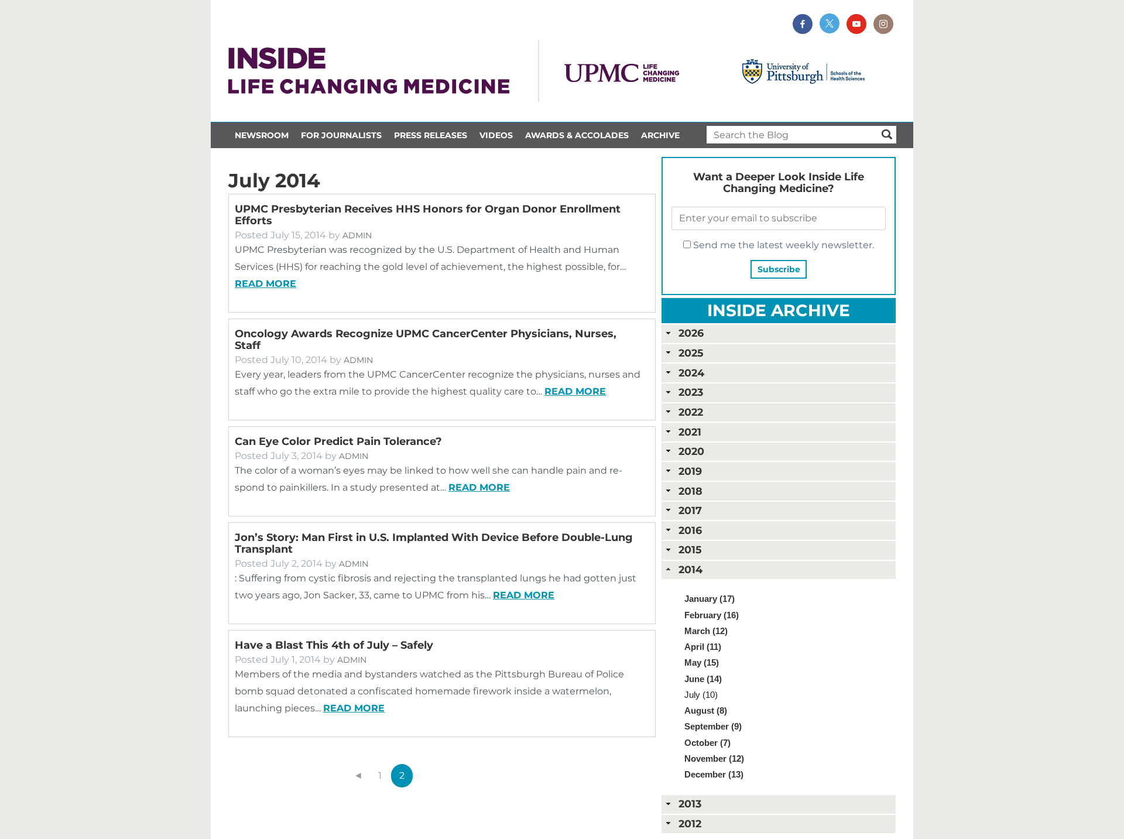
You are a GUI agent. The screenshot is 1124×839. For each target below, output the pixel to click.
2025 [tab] (690, 353)
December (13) (713, 774)
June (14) (703, 679)
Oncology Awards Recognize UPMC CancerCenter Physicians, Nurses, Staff (425, 339)
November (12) (714, 758)
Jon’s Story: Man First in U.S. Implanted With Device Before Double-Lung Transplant (434, 543)
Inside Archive (778, 310)
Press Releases (430, 135)
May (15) (701, 662)
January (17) (709, 599)
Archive (660, 135)
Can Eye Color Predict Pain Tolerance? (338, 441)
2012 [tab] (689, 823)
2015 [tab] (689, 549)
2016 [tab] (690, 530)
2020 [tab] (691, 451)
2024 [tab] (691, 373)
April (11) (702, 647)
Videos (496, 135)
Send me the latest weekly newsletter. (782, 245)
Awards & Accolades (577, 135)
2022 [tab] (690, 412)
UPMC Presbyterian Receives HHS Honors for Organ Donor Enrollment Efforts (428, 215)
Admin (357, 235)
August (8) (705, 710)
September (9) (713, 726)
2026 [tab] (691, 333)
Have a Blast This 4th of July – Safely (334, 645)
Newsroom (262, 135)
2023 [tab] (690, 392)
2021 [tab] (689, 432)
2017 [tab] (690, 510)
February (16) (711, 615)
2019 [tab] (690, 471)
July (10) (701, 695)
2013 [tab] (689, 803)
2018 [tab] (690, 491)
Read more (265, 283)
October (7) (707, 743)
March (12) (706, 631)
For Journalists (341, 135)
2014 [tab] (690, 569)
